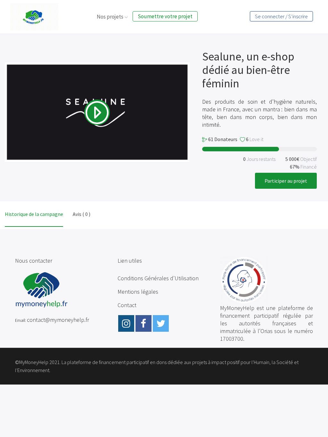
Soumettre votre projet (165, 16)
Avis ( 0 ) (81, 214)
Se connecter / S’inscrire (281, 16)
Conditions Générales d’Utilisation (158, 278)
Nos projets (110, 16)
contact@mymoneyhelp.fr (58, 319)
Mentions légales (138, 291)
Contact (127, 305)
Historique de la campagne (34, 214)
